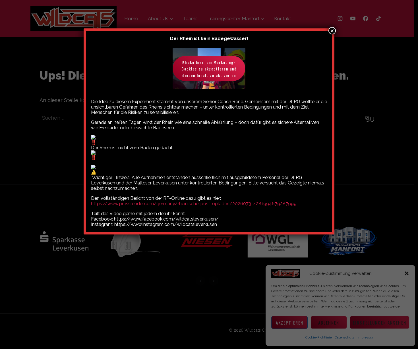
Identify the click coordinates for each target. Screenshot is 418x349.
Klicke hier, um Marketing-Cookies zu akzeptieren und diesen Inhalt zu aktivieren (209, 68)
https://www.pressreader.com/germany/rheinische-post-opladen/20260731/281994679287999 (194, 203)
